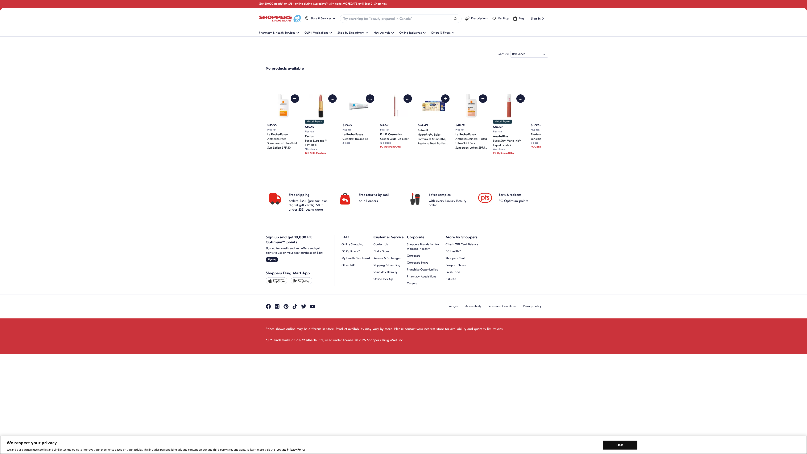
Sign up (272, 259)
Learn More (314, 209)
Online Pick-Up (383, 279)
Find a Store (381, 251)
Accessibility (473, 306)
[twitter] (303, 306)
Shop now (380, 3)
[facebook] (268, 306)
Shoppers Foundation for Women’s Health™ (423, 247)
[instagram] (277, 306)
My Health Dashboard (356, 258)
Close (620, 445)
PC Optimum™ (351, 251)
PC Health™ (453, 251)
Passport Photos (456, 265)
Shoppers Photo (456, 258)
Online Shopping (352, 244)
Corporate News (417, 262)
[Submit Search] (455, 18)
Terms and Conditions (502, 306)
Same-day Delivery (385, 272)
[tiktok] (295, 306)
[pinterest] (286, 306)
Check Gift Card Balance (462, 244)
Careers (412, 283)
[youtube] (312, 306)
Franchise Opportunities (422, 269)
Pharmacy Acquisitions (421, 276)
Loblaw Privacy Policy (291, 449)
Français (453, 306)
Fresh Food (453, 272)
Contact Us (380, 244)
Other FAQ (348, 265)
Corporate (413, 255)
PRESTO (451, 279)
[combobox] (400, 19)
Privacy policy (532, 306)
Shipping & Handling (386, 265)
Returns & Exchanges (387, 258)
